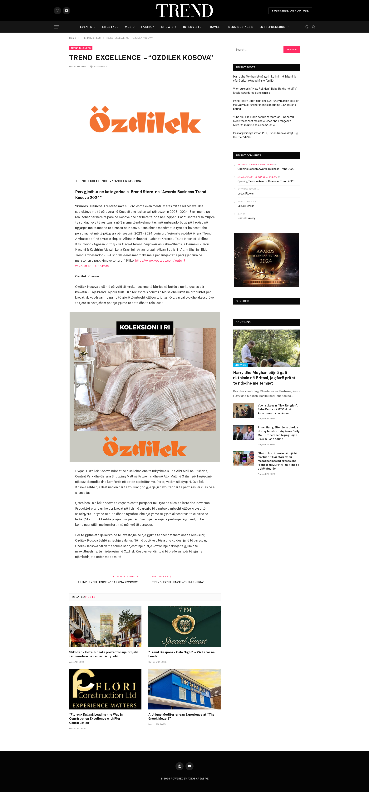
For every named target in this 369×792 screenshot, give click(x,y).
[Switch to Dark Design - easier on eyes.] (306, 27)
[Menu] (56, 27)
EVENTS (86, 26)
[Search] (313, 27)
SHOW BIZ (169, 26)
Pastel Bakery (246, 218)
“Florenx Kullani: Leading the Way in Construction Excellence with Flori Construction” (96, 719)
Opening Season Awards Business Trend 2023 (266, 168)
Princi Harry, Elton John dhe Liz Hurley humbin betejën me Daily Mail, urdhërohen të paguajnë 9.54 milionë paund (266, 104)
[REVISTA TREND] (184, 10)
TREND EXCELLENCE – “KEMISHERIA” (178, 582)
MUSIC (130, 26)
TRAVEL (214, 26)
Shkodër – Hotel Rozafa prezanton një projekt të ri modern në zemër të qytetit (104, 654)
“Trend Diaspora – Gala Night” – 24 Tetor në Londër (181, 654)
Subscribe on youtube (290, 10)
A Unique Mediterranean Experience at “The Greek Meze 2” (181, 717)
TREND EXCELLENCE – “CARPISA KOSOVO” (108, 582)
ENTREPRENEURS (272, 26)
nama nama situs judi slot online (257, 177)
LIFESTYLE (110, 26)
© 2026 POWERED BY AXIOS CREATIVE (185, 778)
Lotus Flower (246, 193)
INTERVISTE (192, 26)
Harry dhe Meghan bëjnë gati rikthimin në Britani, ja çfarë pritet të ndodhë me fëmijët (264, 377)
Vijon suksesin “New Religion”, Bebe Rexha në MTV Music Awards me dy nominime (278, 409)
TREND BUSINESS (239, 26)
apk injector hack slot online (256, 164)
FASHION (148, 26)
